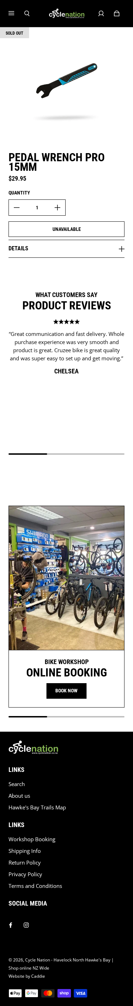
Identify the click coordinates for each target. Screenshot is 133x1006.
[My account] (101, 13)
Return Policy (25, 862)
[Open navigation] (16, 13)
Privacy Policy (25, 874)
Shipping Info (25, 851)
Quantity (19, 193)
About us (19, 795)
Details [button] (18, 248)
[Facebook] (10, 923)
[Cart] (116, 13)
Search (17, 784)
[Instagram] (26, 923)
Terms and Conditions (35, 886)
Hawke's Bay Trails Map (37, 807)
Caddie (38, 976)
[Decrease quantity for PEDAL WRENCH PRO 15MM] (16, 207)
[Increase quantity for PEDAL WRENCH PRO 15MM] (57, 207)
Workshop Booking (32, 839)
